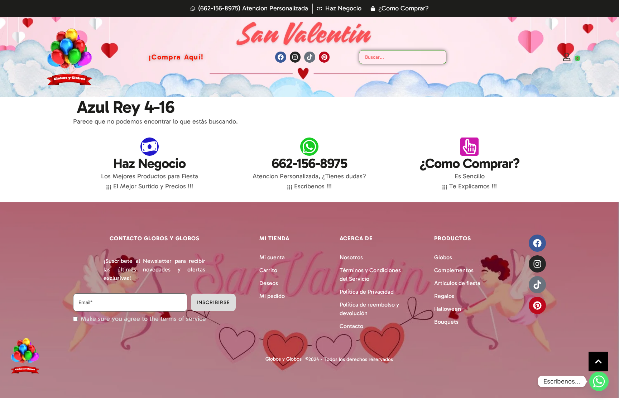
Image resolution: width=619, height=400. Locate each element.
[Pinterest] (324, 57)
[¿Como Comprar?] (469, 147)
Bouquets (446, 321)
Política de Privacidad (367, 291)
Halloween (447, 308)
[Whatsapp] (599, 381)
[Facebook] (280, 57)
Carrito (268, 270)
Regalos (444, 296)
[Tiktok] (309, 57)
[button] (598, 361)
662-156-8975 (309, 163)
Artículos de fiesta (457, 283)
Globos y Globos (283, 359)
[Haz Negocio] (149, 147)
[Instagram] (295, 57)
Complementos (454, 270)
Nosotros (351, 257)
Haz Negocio (149, 163)
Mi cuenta (272, 257)
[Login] (566, 57)
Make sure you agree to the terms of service (143, 319)
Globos (443, 257)
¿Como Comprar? (469, 163)
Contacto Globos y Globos (155, 238)
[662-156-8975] (309, 147)
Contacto (351, 326)
